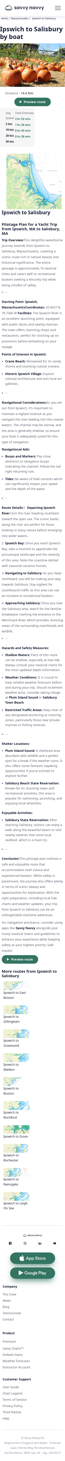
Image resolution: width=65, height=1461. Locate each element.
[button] (58, 8)
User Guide (11, 1387)
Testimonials (12, 1313)
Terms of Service (15, 1399)
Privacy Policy (13, 1406)
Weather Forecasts (16, 1361)
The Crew (9, 1294)
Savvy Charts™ (13, 1348)
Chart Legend (12, 1393)
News (7, 1300)
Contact (8, 1319)
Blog (6, 1307)
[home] (29, 8)
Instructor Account (16, 1367)
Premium (9, 1341)
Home (4, 18)
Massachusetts (19, 18)
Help (6, 1418)
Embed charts (13, 1355)
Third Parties (12, 1412)
